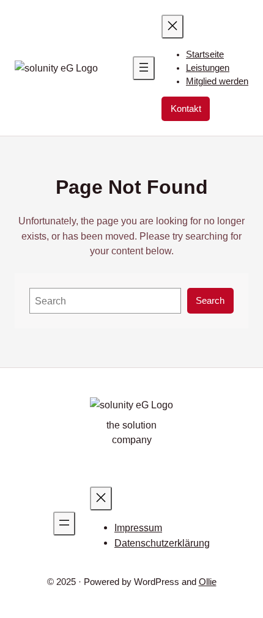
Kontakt (186, 109)
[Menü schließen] (172, 27)
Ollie (208, 582)
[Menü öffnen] (144, 68)
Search (210, 301)
